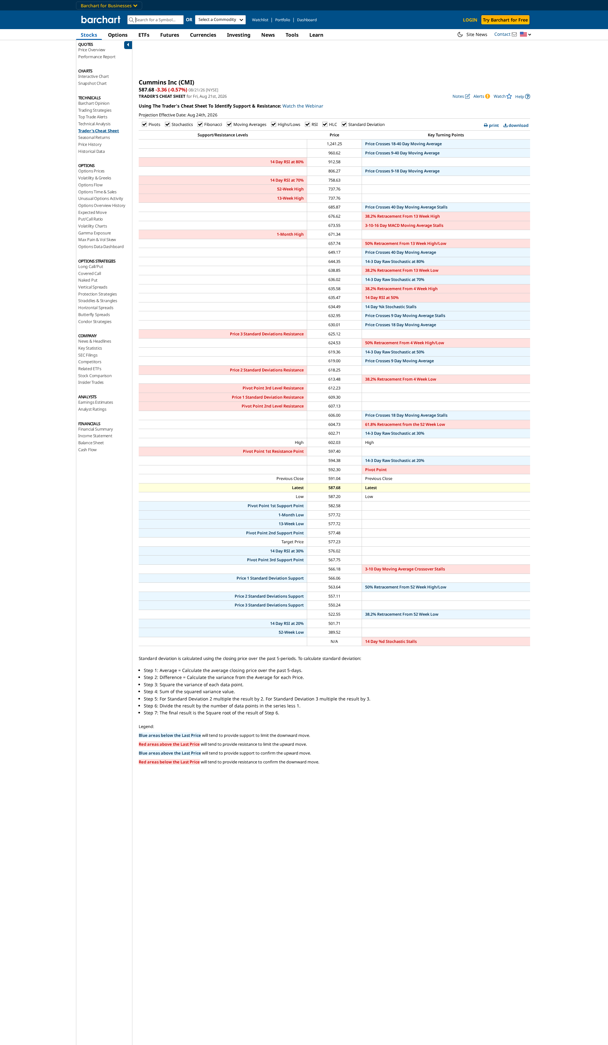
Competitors (89, 361)
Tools (292, 34)
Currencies (203, 34)
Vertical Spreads (92, 287)
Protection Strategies (97, 294)
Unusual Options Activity (100, 198)
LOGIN (470, 20)
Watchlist (260, 19)
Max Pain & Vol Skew (97, 239)
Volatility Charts (92, 226)
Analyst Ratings (92, 409)
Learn (316, 34)
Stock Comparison (95, 375)
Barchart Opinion (94, 103)
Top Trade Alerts (92, 117)
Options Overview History (101, 205)
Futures (169, 34)
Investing (238, 34)
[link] (522, 96)
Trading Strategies (94, 110)
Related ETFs (89, 368)
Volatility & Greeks (94, 178)
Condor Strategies (94, 321)
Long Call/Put (90, 266)
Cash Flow (87, 449)
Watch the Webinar (302, 106)
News (268, 34)
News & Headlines (94, 341)
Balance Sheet (91, 442)
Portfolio (282, 19)
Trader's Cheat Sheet (98, 131)
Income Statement (95, 436)
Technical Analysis (94, 124)
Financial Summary (95, 429)
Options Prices (91, 171)
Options (118, 34)
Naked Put (88, 280)
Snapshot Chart (92, 83)
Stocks (89, 34)
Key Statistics (90, 348)
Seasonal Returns (94, 137)
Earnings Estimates (95, 402)
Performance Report (96, 56)
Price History (89, 144)
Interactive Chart (93, 76)
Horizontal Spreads (95, 307)
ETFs (143, 34)
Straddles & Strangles (97, 300)
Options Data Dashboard (101, 246)
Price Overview (91, 50)
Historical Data (91, 151)
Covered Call (89, 273)
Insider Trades (91, 382)
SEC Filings (88, 355)
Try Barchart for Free (505, 20)
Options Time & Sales (97, 192)
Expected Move (92, 212)
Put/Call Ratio (90, 219)
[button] (525, 35)
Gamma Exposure (94, 233)
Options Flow (90, 185)
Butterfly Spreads (94, 314)
